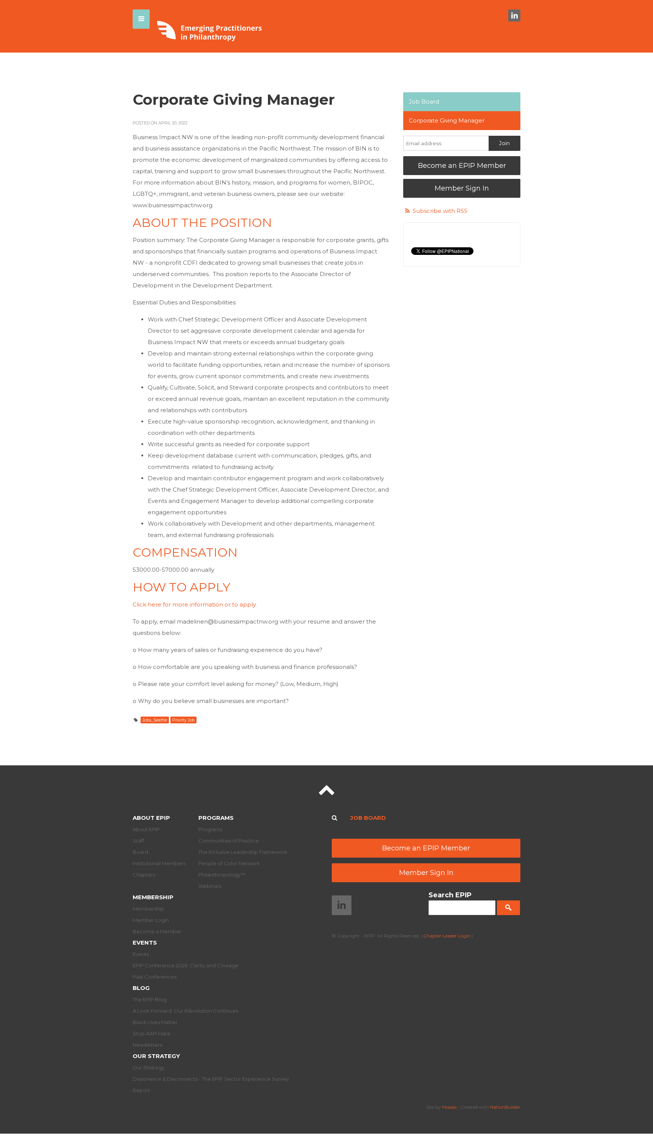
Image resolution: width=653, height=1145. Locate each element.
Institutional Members (159, 863)
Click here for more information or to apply (194, 604)
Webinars (209, 886)
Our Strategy (156, 1056)
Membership (153, 897)
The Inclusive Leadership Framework (243, 852)
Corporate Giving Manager (446, 120)
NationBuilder (505, 1107)
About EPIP (151, 817)
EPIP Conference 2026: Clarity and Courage (185, 965)
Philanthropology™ (222, 875)
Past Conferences (154, 977)
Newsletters (147, 1045)
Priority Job (183, 720)
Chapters (144, 875)
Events (145, 942)
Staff (138, 841)
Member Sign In (462, 188)
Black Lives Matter (155, 1022)
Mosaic (449, 1107)
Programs (216, 817)
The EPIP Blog (150, 999)
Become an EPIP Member (462, 165)
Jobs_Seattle (154, 720)
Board (140, 852)
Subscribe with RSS (440, 210)
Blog (141, 987)
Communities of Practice (228, 841)
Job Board (424, 101)
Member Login (151, 920)
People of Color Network (229, 863)
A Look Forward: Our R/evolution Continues (185, 1011)
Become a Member (157, 931)
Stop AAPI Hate (151, 1033)
